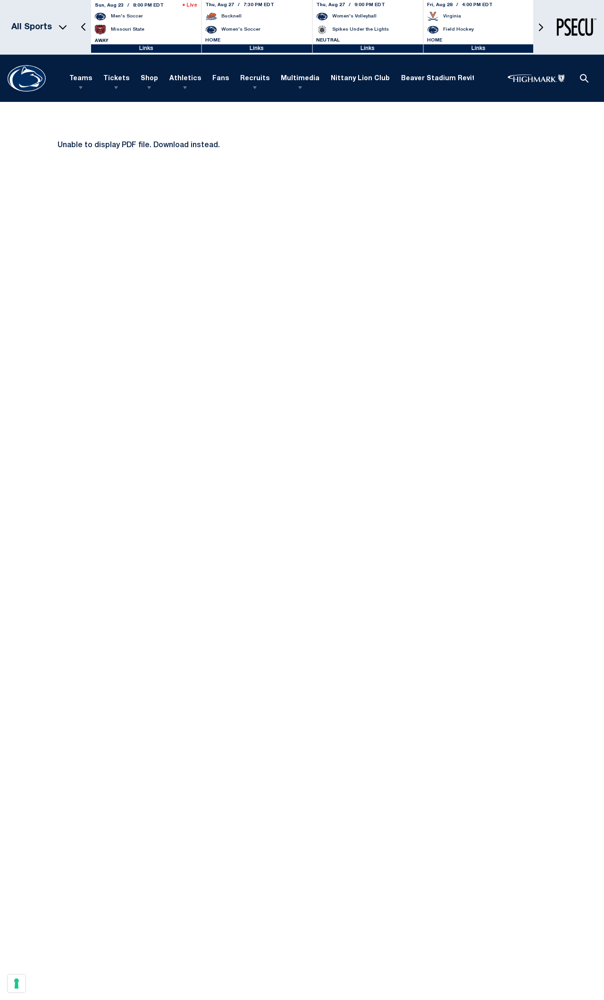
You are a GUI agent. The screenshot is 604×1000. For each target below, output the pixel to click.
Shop (149, 78)
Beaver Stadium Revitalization (453, 78)
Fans (220, 78)
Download (171, 145)
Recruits (254, 78)
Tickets (116, 78)
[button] (83, 27)
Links (146, 48)
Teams (80, 78)
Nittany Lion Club (360, 78)
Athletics (185, 78)
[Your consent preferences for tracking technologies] (16, 983)
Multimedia (300, 78)
